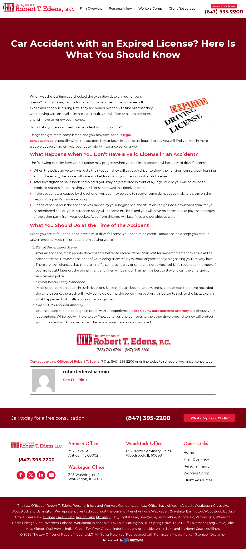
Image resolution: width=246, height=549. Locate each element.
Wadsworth (55, 529)
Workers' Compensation (122, 505)
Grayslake (220, 505)
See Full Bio (73, 380)
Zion (39, 523)
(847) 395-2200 (224, 12)
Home (189, 452)
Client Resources (182, 8)
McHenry (103, 517)
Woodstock (20, 511)
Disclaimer (218, 534)
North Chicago (23, 523)
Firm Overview (91, 8)
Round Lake (85, 517)
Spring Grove (161, 523)
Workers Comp (150, 8)
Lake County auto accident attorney (160, 311)
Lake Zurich (65, 517)
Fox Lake (118, 523)
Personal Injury (120, 8)
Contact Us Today (224, 6)
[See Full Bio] (86, 380)
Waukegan (203, 505)
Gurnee (49, 517)
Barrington (45, 511)
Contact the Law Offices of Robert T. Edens (64, 361)
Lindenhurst (121, 529)
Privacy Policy (182, 534)
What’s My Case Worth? (210, 418)
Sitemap (201, 534)
